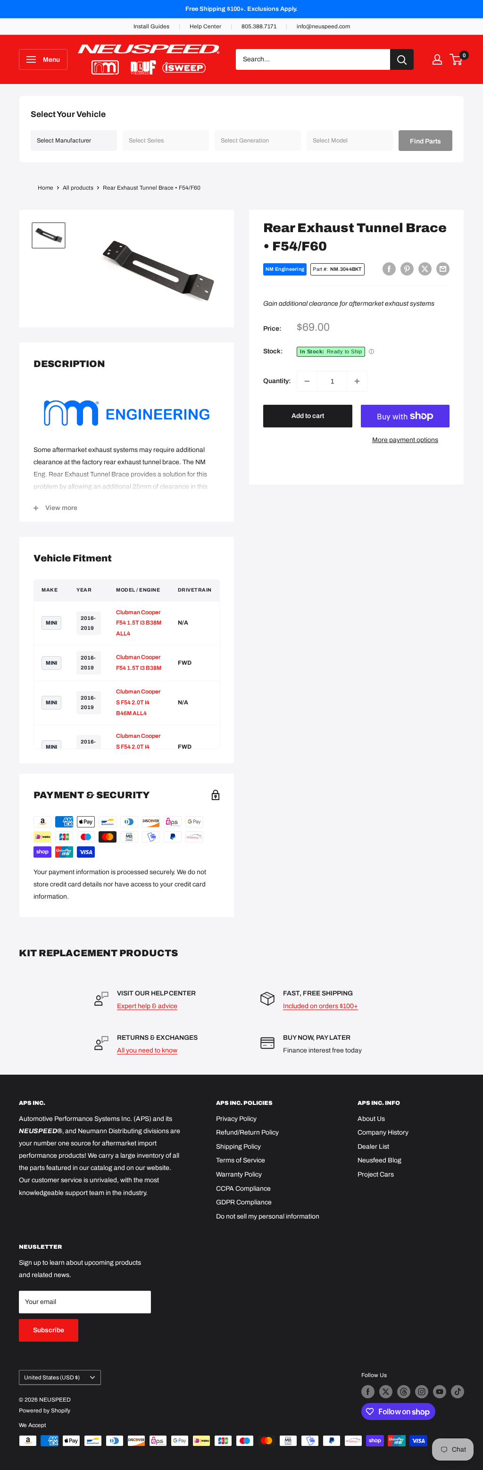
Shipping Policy (238, 1146)
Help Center (205, 26)
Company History (383, 1132)
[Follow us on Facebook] (368, 1391)
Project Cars (376, 1174)
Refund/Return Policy (247, 1132)
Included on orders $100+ (320, 1006)
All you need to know (147, 1050)
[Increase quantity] (357, 381)
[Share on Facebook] (389, 269)
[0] (456, 59)
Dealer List (373, 1146)
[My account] (437, 59)
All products (78, 187)
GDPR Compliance (244, 1202)
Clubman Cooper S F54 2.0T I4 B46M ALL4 (138, 702)
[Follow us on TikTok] (457, 1391)
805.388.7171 (259, 26)
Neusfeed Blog (379, 1160)
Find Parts (425, 141)
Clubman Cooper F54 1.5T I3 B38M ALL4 (138, 623)
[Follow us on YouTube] (439, 1391)
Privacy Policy (236, 1118)
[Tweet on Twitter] (425, 269)
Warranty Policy (239, 1174)
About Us (371, 1118)
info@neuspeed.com (323, 26)
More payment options (405, 439)
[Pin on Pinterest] (407, 269)
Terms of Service (240, 1160)
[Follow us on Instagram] (421, 1391)
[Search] (402, 59)
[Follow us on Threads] (403, 1391)
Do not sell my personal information (267, 1216)
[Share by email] (443, 269)
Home (45, 187)
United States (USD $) (52, 1377)
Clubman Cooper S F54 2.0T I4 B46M (138, 747)
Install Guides (151, 26)
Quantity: (277, 380)
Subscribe (48, 1330)
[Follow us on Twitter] (385, 1391)
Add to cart (307, 415)
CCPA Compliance (243, 1188)
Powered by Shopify (44, 1410)
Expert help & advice (147, 1006)
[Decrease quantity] (307, 381)
